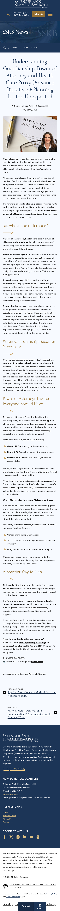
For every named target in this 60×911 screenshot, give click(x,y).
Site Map (8, 904)
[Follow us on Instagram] (18, 837)
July (35, 48)
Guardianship (21, 674)
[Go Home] (4, 48)
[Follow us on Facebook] (5, 837)
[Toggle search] (8, 14)
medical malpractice (45, 182)
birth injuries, (33, 363)
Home (5, 812)
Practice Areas (9, 816)
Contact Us (8, 822)
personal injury (15, 185)
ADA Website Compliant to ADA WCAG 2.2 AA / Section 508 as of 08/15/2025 (32, 886)
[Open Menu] (50, 14)
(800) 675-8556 (21, 15)
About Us (7, 819)
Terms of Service (13, 897)
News (14, 48)
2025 (25, 48)
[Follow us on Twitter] (11, 837)
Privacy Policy (51, 894)
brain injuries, (16, 363)
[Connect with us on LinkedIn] (25, 837)
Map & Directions (11, 795)
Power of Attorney (37, 674)
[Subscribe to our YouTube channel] (32, 837)
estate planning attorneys (32, 643)
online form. (37, 662)
